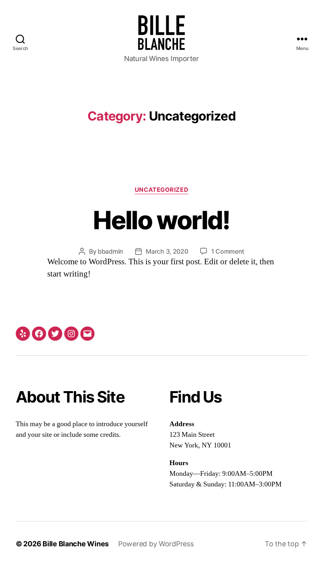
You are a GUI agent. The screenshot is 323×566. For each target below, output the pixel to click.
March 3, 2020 (167, 251)
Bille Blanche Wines (76, 544)
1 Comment (228, 251)
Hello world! (161, 220)
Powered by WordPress (156, 544)
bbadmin (110, 251)
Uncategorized (161, 189)
